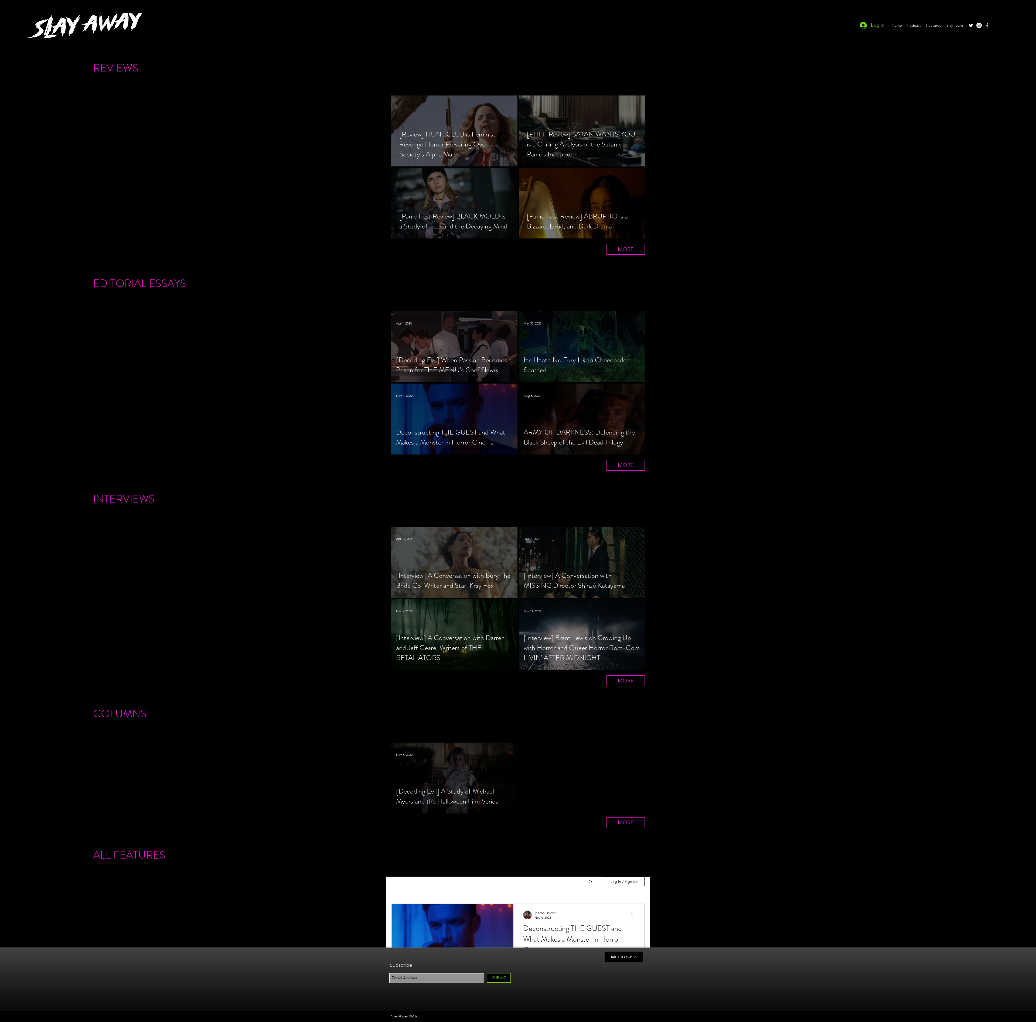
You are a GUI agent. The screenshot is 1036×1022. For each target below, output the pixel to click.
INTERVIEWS (124, 499)
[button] (590, 882)
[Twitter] (971, 25)
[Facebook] (987, 25)
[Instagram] (979, 25)
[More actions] (634, 915)
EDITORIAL (119, 283)
